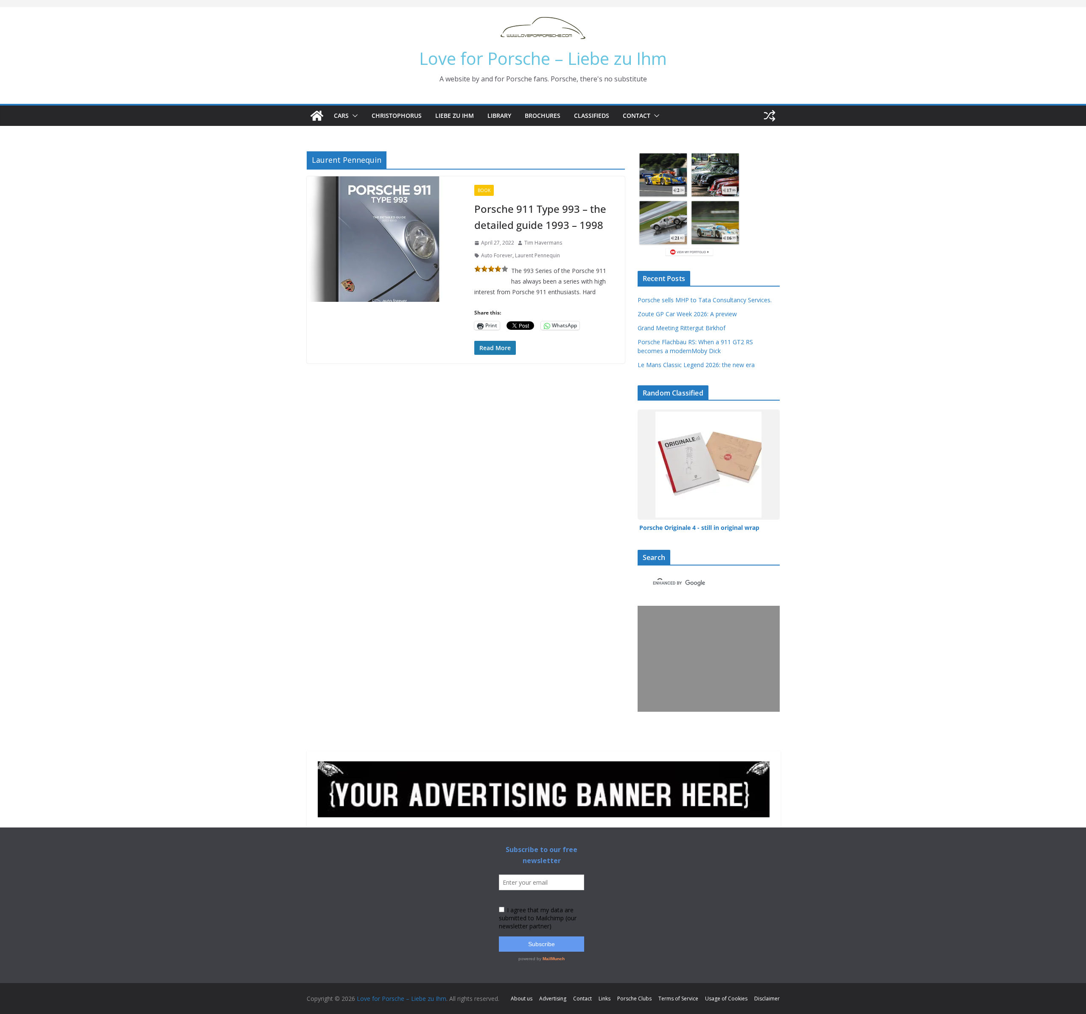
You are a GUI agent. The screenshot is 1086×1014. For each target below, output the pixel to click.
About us (521, 998)
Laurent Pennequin (537, 255)
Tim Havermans (543, 242)
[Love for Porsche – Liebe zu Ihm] (317, 116)
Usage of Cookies (726, 998)
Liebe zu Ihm (454, 115)
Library (499, 115)
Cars (341, 115)
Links (604, 998)
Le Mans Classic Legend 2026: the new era (696, 365)
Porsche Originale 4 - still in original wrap (699, 528)
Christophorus (397, 115)
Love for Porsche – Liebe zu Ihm (543, 58)
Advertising (552, 998)
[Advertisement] (707, 659)
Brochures (542, 115)
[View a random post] (769, 116)
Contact (636, 115)
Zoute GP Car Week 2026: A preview (687, 314)
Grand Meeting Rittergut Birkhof (681, 328)
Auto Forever (496, 255)
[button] (353, 116)
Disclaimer (767, 998)
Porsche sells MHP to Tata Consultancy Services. (705, 300)
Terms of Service (678, 998)
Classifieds (591, 115)
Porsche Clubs (634, 998)
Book (484, 190)
